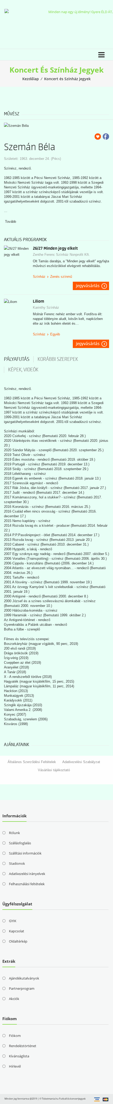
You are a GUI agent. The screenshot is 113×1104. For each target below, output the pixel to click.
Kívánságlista (19, 1056)
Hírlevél (15, 1066)
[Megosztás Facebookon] (106, 136)
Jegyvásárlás (88, 286)
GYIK (12, 920)
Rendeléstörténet (22, 1045)
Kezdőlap (30, 78)
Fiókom (15, 1035)
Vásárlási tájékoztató (54, 770)
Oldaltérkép (18, 941)
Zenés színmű (61, 277)
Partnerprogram (21, 988)
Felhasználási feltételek (27, 884)
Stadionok (17, 863)
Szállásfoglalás (20, 843)
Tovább (10, 222)
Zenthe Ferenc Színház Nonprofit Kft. (61, 255)
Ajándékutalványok (24, 978)
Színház (39, 277)
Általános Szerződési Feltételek (32, 762)
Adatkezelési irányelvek (27, 873)
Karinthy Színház (46, 307)
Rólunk (14, 832)
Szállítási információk (25, 853)
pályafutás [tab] (16, 359)
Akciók (14, 998)
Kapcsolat (16, 931)
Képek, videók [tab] (23, 370)
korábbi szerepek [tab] (58, 359)
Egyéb (55, 334)
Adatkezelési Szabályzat (81, 762)
